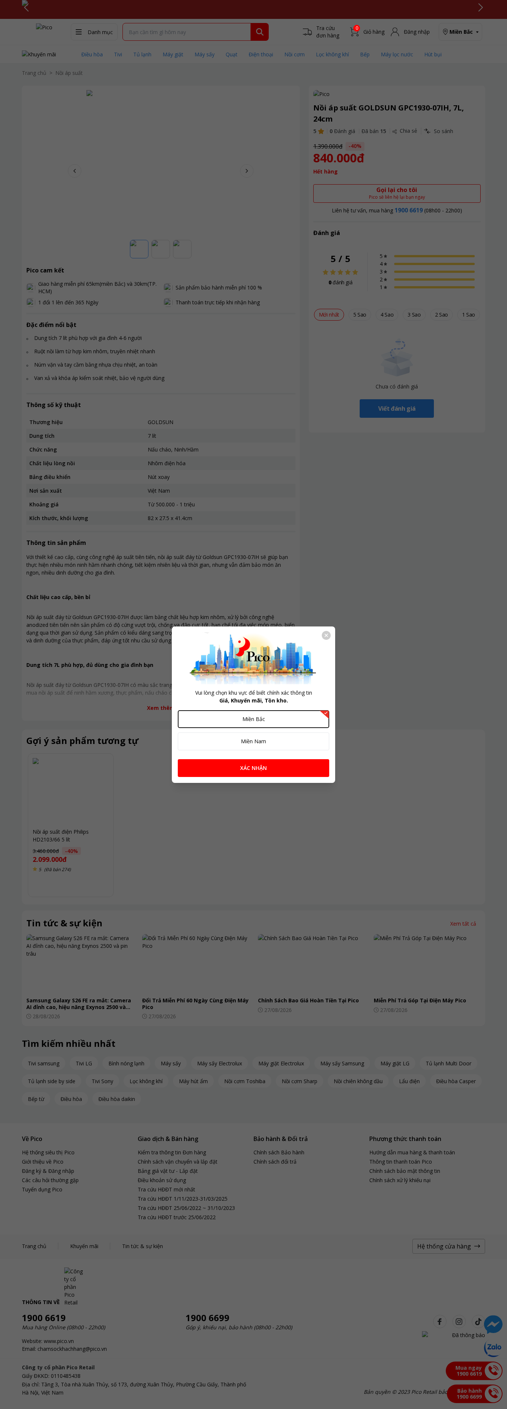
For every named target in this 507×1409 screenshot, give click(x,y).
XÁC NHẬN (253, 767)
